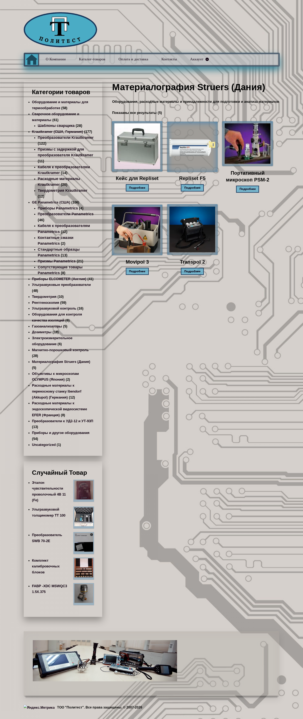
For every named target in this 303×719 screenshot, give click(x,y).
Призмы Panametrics (57, 261)
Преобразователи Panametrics (66, 214)
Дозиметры (42, 332)
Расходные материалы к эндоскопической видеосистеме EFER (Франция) (59, 409)
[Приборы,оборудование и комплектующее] (60, 29)
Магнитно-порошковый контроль (60, 350)
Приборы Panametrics (58, 208)
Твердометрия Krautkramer (62, 190)
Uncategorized (44, 445)
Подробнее (137, 187)
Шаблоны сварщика (56, 126)
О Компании (56, 59)
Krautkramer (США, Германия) (57, 132)
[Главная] (31, 59)
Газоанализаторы (47, 326)
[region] (151, 660)
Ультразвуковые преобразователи (61, 285)
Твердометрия (44, 297)
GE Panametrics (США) (51, 202)
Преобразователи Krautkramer (66, 138)
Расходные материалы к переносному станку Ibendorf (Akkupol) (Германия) (56, 391)
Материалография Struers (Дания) (61, 362)
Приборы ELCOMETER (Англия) (59, 279)
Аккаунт (196, 59)
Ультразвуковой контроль (54, 308)
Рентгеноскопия (45, 302)
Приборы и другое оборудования (60, 433)
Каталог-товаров (92, 59)
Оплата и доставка (133, 59)
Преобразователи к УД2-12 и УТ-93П (62, 421)
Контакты (169, 59)
